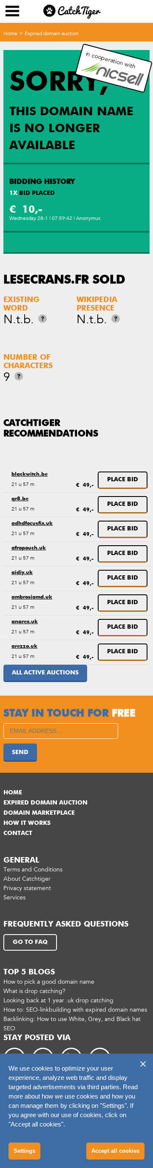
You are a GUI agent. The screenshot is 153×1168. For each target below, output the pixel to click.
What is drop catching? (34, 991)
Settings (24, 1151)
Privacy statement (27, 888)
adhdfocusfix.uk (32, 523)
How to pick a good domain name (48, 981)
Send (20, 752)
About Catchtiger (27, 878)
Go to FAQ (30, 942)
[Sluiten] (143, 1064)
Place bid (122, 480)
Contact (17, 833)
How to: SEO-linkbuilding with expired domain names (75, 1009)
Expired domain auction (52, 33)
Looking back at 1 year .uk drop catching (58, 1000)
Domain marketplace (39, 813)
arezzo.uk (24, 646)
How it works (27, 823)
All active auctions (45, 673)
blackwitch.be (29, 474)
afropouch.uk (28, 548)
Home (10, 33)
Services (14, 897)
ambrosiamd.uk (31, 597)
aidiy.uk (22, 572)
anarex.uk (24, 621)
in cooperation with (110, 60)
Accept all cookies (115, 1151)
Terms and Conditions (32, 869)
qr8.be (19, 499)
